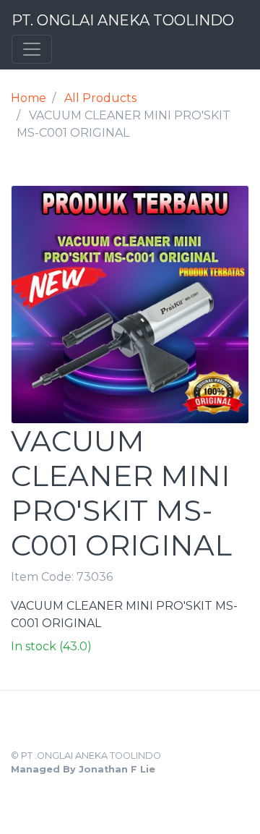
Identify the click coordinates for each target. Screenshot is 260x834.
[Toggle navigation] (32, 49)
